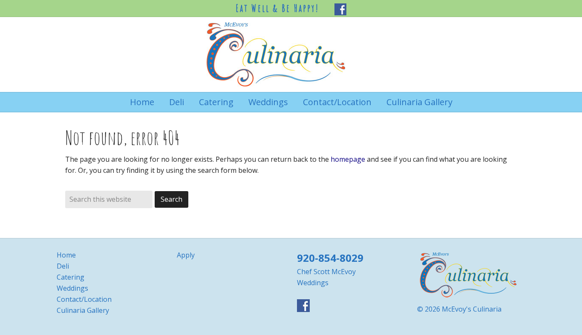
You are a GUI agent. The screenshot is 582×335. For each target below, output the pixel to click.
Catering (70, 277)
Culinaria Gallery (83, 310)
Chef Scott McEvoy (326, 271)
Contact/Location (84, 299)
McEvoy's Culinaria (291, 54)
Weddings (72, 288)
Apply (186, 255)
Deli (63, 266)
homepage (348, 159)
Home (66, 255)
